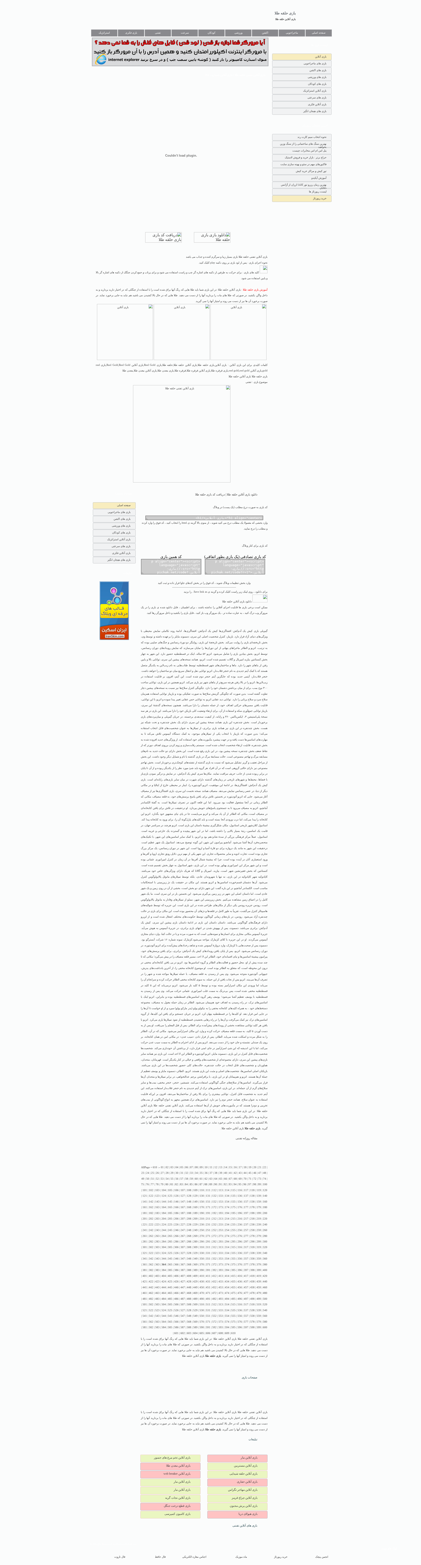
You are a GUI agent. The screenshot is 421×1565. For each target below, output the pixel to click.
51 (152, 1178)
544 (164, 1316)
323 (157, 1253)
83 (181, 1184)
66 (225, 1178)
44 (245, 1173)
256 (240, 1230)
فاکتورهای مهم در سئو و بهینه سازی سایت (303, 164)
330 (202, 1253)
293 (221, 1241)
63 (211, 1178)
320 (265, 1247)
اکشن (265, 32)
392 (214, 1270)
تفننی (158, 32)
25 (152, 1173)
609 (227, 1333)
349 (195, 1258)
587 (183, 1327)
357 (246, 1258)
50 (147, 1178)
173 (221, 1207)
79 (162, 1184)
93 (230, 1184)
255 (233, 1230)
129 (195, 1196)
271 (208, 1236)
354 (227, 1258)
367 (183, 1264)
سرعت (185, 32)
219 (259, 1218)
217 (246, 1218)
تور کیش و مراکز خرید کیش (311, 171)
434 (227, 1281)
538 (252, 1310)
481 (145, 1299)
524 (164, 1310)
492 (214, 1299)
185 (170, 1213)
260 (265, 1230)
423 (157, 1281)
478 (252, 1293)
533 (221, 1310)
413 (221, 1276)
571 (208, 1321)
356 (240, 1258)
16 (235, 1167)
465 (170, 1293)
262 (151, 1236)
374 (227, 1264)
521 (145, 1310)
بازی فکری (131, 32)
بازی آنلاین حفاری (247, 1481)
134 (227, 1196)
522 (151, 1310)
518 (252, 1304)
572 (214, 1321)
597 (246, 1327)
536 (240, 1310)
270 (202, 1236)
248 (189, 1230)
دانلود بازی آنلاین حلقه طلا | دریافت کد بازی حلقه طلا (226, 494)
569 (195, 1321)
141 (145, 1201)
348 (189, 1258)
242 (151, 1230)
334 (227, 1253)
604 (195, 1333)
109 (195, 1190)
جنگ (164, 642)
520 (265, 1304)
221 (145, 1224)
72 (254, 1178)
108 (189, 1190)
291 (208, 1241)
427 (183, 1281)
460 (265, 1287)
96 (244, 1184)
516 (240, 1304)
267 (183, 1236)
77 (152, 1184)
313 (221, 1247)
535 (233, 1310)
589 (195, 1327)
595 (233, 1327)
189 (195, 1213)
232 (214, 1224)
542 (151, 1316)
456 (240, 1287)
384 (164, 1270)
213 (221, 1218)
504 (164, 1304)
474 (227, 1293)
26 (157, 1173)
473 (221, 1293)
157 (246, 1201)
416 (240, 1276)
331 (208, 1253)
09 (201, 1167)
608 (221, 1333)
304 (164, 1247)
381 (145, 1270)
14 (225, 1167)
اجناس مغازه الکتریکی (194, 1557)
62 (206, 1178)
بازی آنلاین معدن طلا (178, 1465)
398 (252, 1270)
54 (167, 1178)
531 (208, 1310)
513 (221, 1304)
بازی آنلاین (320, 56)
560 (265, 1316)
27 (162, 1173)
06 (186, 1167)
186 (176, 1213)
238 (252, 1224)
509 (195, 1304)
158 (252, 1201)
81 (171, 1184)
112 (214, 1190)
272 (214, 1236)
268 (189, 1236)
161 (145, 1207)
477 (246, 1293)
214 (227, 1218)
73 (259, 1178)
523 (157, 1310)
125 (170, 1196)
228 (189, 1224)
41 (230, 1173)
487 (183, 1299)
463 (157, 1293)
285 (170, 1241)
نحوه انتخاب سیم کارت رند (311, 136)
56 (176, 1178)
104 (164, 1190)
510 (202, 1304)
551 (208, 1316)
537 (246, 1310)
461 (145, 1293)
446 (176, 1287)
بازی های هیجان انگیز (314, 111)
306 (176, 1247)
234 (227, 1224)
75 (142, 1184)
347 (183, 1258)
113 (221, 1190)
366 (176, 1264)
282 (151, 1241)
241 (145, 1230)
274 (227, 1236)
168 (189, 1207)
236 (240, 1224)
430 (202, 1281)
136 (240, 1196)
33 (191, 1173)
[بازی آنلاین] (238, 359)
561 (145, 1321)
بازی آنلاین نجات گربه (178, 1497)
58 (186, 1178)
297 (246, 1241)
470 (202, 1293)
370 (202, 1264)
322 (151, 1253)
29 (172, 1173)
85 (191, 1184)
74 (264, 1178)
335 (233, 1253)
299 (259, 1241)
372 (214, 1264)
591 (208, 1327)
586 (176, 1327)
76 (147, 1184)
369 (195, 1264)
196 (240, 1213)
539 (259, 1310)
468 (189, 1293)
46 (254, 1173)
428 (189, 1281)
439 (259, 1281)
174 (227, 1207)
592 (214, 1327)
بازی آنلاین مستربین (246, 1465)
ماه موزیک (241, 1557)
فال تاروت (119, 1557)
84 (186, 1184)
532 (214, 1310)
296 (240, 1241)
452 (214, 1287)
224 (164, 1224)
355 (233, 1258)
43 (240, 1173)
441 (145, 1287)
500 (265, 1299)
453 (221, 1287)
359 (259, 1258)
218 (252, 1218)
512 (214, 1304)
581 (145, 1327)
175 (233, 1207)
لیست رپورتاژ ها (317, 191)
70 (245, 1178)
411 (208, 1276)
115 (233, 1190)
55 (172, 1178)
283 (157, 1241)
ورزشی (238, 32)
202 (151, 1218)
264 (164, 1236)
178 (252, 1207)
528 (189, 1310)
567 (183, 1321)
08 (196, 1167)
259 (259, 1230)
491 (208, 1299)
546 (176, 1316)
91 (220, 1184)
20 (254, 1167)
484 (164, 1299)
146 (176, 1201)
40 (225, 1173)
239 (259, 1224)
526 (176, 1310)
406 (176, 1276)
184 (164, 1213)
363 (157, 1264)
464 (164, 1293)
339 (259, 1253)
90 (215, 1184)
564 (164, 1321)
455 (233, 1287)
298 (252, 1241)
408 (189, 1276)
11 (211, 1167)
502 (151, 1304)
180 (265, 1207)
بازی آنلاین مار (249, 1457)
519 (259, 1304)
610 (233, 1333)
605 (202, 1333)
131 (208, 1196)
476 (240, 1293)
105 (170, 1190)
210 (202, 1218)
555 (233, 1316)
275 (233, 1236)
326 (176, 1253)
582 (151, 1327)
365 (170, 1264)
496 (240, 1299)
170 (202, 1207)
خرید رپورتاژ (319, 198)
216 (240, 1218)
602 (183, 1333)
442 (151, 1287)
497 (246, 1299)
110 (202, 1190)
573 (221, 1321)
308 (189, 1247)
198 (252, 1213)
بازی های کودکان (317, 83)
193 (221, 1213)
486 (176, 1299)
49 (142, 1178)
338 (252, 1253)
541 (145, 1316)
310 (202, 1247)
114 (227, 1190)
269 (195, 1236)
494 (227, 1299)
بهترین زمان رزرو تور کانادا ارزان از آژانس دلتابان (303, 185)
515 (233, 1304)
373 (221, 1264)
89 (210, 1184)
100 (265, 1184)
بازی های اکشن (317, 70)
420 (265, 1276)
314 (227, 1247)
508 (189, 1304)
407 (183, 1276)
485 (170, 1299)
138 (252, 1196)
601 (176, 1333)
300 (265, 1241)
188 (189, 1213)
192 (214, 1213)
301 (145, 1247)
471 (208, 1293)
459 (259, 1287)
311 (208, 1247)
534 (227, 1310)
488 (189, 1299)
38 (215, 1173)
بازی (256, 631)
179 (259, 1207)
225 (170, 1224)
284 (164, 1241)
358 (252, 1258)
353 (221, 1258)
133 (221, 1196)
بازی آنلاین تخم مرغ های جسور (172, 1457)
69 (240, 1178)
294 (227, 1241)
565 (170, 1321)
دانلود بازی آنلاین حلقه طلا (237, 601)
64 (215, 1178)
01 (162, 1167)
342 (151, 1258)
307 (183, 1247)
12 (215, 1167)
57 (181, 1178)
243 (157, 1230)
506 (176, 1304)
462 (151, 1293)
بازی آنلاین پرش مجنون (244, 1506)
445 (170, 1287)
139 (259, 1196)
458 (252, 1287)
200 (265, 1213)
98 (254, 1184)
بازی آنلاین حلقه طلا (285, 19)
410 (202, 1276)
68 (235, 1178)
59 (191, 1178)
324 (164, 1253)
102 (151, 1190)
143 (157, 1201)
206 (176, 1218)
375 (233, 1264)
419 (259, 1276)
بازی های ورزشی (317, 77)
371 (208, 1264)
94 (235, 1184)
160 (265, 1201)
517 (246, 1304)
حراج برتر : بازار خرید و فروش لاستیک (305, 157)
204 (164, 1218)
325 (170, 1253)
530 (202, 1310)
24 (147, 1173)
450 (202, 1287)
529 (195, 1310)
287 (183, 1241)
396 (240, 1270)
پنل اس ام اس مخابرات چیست (309, 150)
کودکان (211, 32)
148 (189, 1201)
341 (145, 1258)
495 (233, 1299)
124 (164, 1196)
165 (170, 1207)
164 (164, 1207)
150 (202, 1201)
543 (157, 1316)
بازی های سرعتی (316, 97)
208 (189, 1218)
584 (164, 1327)
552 (214, 1316)
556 (240, 1316)
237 (246, 1224)
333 (221, 1253)
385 (170, 1270)
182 (151, 1213)
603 (189, 1333)
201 (145, 1218)
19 (250, 1167)
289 (195, 1241)
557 (246, 1316)
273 (221, 1236)
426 (176, 1281)
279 (259, 1236)
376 (240, 1264)
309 (195, 1247)
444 (164, 1287)
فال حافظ (160, 1557)
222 (151, 1224)
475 (233, 1293)
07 (191, 1167)
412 (214, 1276)
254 (227, 1230)
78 (157, 1184)
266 (176, 1236)
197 (246, 1213)
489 (195, 1299)
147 (183, 1201)
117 (246, 1190)
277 (246, 1236)
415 (233, 1276)
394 (227, 1270)
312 (214, 1247)
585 (170, 1327)
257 (246, 1230)
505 (170, 1304)
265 (170, 1236)
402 (151, 1276)
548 (189, 1316)
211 (208, 1218)
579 (259, 1321)
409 (195, 1276)
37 (211, 1173)
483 (157, 1299)
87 (201, 1184)
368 (189, 1264)
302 (151, 1247)
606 (208, 1333)
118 (252, 1190)
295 (233, 1241)
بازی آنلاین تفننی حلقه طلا (168, 1105)
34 (196, 1173)
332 (214, 1253)
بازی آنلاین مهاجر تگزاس (243, 1489)
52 (157, 1178)
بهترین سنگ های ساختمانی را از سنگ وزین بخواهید (303, 144)
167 (183, 1207)
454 (227, 1287)
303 (157, 1247)
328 (189, 1253)
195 (233, 1213)
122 (151, 1196)
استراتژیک (104, 32)
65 (220, 1178)
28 (167, 1173)
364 (164, 1264)
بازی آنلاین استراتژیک (314, 90)
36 (206, 1173)
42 (235, 1173)
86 (196, 1184)
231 (208, 1224)
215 (233, 1218)
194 (227, 1213)
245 (170, 1230)
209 (195, 1218)
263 (157, 1236)
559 (259, 1316)
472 (214, 1293)
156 (240, 1201)
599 (259, 1327)
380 (265, 1264)
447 (183, 1287)
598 (252, 1327)
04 (176, 1167)
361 (145, 1264)
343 (157, 1258)
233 (221, 1224)
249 (195, 1230)
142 (151, 1201)
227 (183, 1224)
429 (195, 1281)
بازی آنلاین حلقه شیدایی (244, 1473)
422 (151, 1281)
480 (265, 1293)
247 (183, 1230)
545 (170, 1316)
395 (233, 1270)
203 (157, 1218)
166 (176, 1207)
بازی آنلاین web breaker (177, 1473)
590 (202, 1327)
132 (214, 1196)
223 (157, 1224)
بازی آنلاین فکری (317, 104)
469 (195, 1293)
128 (189, 1196)
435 (233, 1281)
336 (240, 1253)
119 (259, 1190)
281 (145, 1241)
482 (151, 1299)
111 (208, 1190)
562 (151, 1321)
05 (181, 1167)
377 (246, 1264)
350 (202, 1258)
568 (189, 1321)
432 (214, 1281)
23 (142, 1173)
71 (250, 1178)
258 (252, 1230)
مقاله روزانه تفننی (246, 1138)
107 (183, 1190)
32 (186, 1173)
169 (195, 1207)
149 (195, 1201)
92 (225, 1184)
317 (246, 1247)
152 (214, 1201)
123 (157, 1196)
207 (183, 1218)
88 (205, 1184)
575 (233, 1321)
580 (265, 1321)
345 (170, 1258)
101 (145, 1190)
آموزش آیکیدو (318, 177)
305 (170, 1247)
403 (157, 1276)
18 (245, 1167)
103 (157, 1190)
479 (259, 1293)
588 (189, 1327)
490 (202, 1299)
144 (164, 1201)
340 (265, 1253)
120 (265, 1190)
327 (183, 1253)
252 (214, 1230)
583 (157, 1327)
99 (259, 1184)
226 (176, 1224)
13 (220, 1167)
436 (240, 1281)
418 (252, 1276)
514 (227, 1304)
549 (195, 1316)
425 (170, 1281)
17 (240, 1167)
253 (221, 1230)
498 (252, 1299)
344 (164, 1258)
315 (233, 1247)
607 (214, 1333)
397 (246, 1270)
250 (202, 1230)
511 (208, 1304)
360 (265, 1258)
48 (264, 1173)
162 (151, 1207)
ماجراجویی (292, 32)
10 (206, 1167)
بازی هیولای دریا (248, 1514)
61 (201, 1178)
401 (145, 1276)
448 (189, 1287)
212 (214, 1218)
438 (252, 1281)
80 (166, 1184)
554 (227, 1316)
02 (167, 1167)
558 (252, 1316)
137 (246, 1196)
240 (265, 1224)
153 (221, 1201)
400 (265, 1270)
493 (221, 1299)
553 (221, 1316)
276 (240, 1236)
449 (195, 1287)
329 (195, 1253)
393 (221, 1270)
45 (250, 1173)
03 (172, 1167)
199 (259, 1213)
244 (164, 1230)
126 (176, 1196)
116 (240, 1190)
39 (220, 1173)
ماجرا (237, 648)
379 (259, 1264)
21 (259, 1167)
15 (230, 1167)
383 (157, 1270)
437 (246, 1281)
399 (259, 1270)
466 (176, 1293)
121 (145, 1196)
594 (227, 1327)
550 (202, 1316)
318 (252, 1247)
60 (196, 1178)
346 (176, 1258)
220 (265, 1218)
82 (176, 1184)
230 (202, 1224)
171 (208, 1207)
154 (227, 1201)
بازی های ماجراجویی (315, 63)
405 (170, 1276)
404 (164, 1276)
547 (183, 1316)
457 (246, 1287)
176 (240, 1207)
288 (189, 1241)
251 (208, 1230)
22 (264, 1167)
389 (195, 1270)
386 (176, 1270)
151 (208, 1201)
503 (157, 1304)
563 (157, 1321)
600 (265, 1327)
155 (233, 1201)
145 (170, 1201)
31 (181, 1173)
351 (208, 1258)
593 (221, 1327)
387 (183, 1270)
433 (221, 1281)
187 (183, 1213)
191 (208, 1213)
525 (170, 1310)
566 (176, 1321)
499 (259, 1299)
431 (208, 1281)
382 (151, 1270)
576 (240, 1321)
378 (252, 1264)
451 (208, 1287)
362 (151, 1264)
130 (202, 1196)
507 (183, 1304)
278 (252, 1236)
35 (201, 1173)
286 (176, 1241)
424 (164, 1281)
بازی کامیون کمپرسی (177, 1514)
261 (145, 1236)
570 (202, 1321)
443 (157, 1287)
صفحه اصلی (318, 32)
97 (249, 1184)
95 (240, 1184)
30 (176, 1173)
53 (162, 1178)
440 (265, 1281)
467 (183, 1293)
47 (259, 1173)
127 (183, 1196)
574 (227, 1321)
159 (259, 1201)
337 (246, 1253)
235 (233, 1224)
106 (176, 1190)
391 (208, 1270)
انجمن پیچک (321, 1557)
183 (157, 1213)
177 (246, 1207)
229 (195, 1224)
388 (189, 1270)
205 (170, 1218)
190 (202, 1213)
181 (145, 1213)
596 (240, 1327)
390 (202, 1270)
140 (265, 1196)
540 (265, 1310)
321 (145, 1253)
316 (240, 1247)
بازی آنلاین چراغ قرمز (245, 1497)
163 (157, 1207)
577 (246, 1321)
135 (233, 1196)
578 (252, 1321)
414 (227, 1276)
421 (145, 1281)
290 (202, 1241)
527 (183, 1310)
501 (145, 1304)
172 (214, 1207)
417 (246, 1276)
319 (259, 1247)
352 (214, 1258)
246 (176, 1230)
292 (214, 1241)
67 (230, 1178)
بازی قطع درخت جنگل (177, 1506)
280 (265, 1236)
